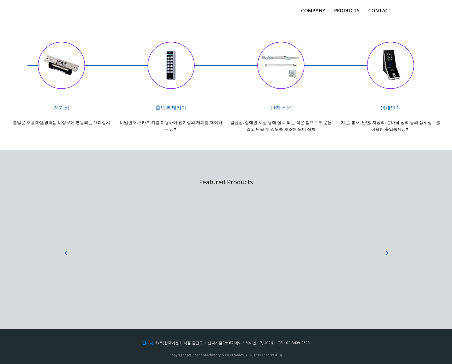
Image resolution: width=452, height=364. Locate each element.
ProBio (252, 246)
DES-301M (121, 246)
